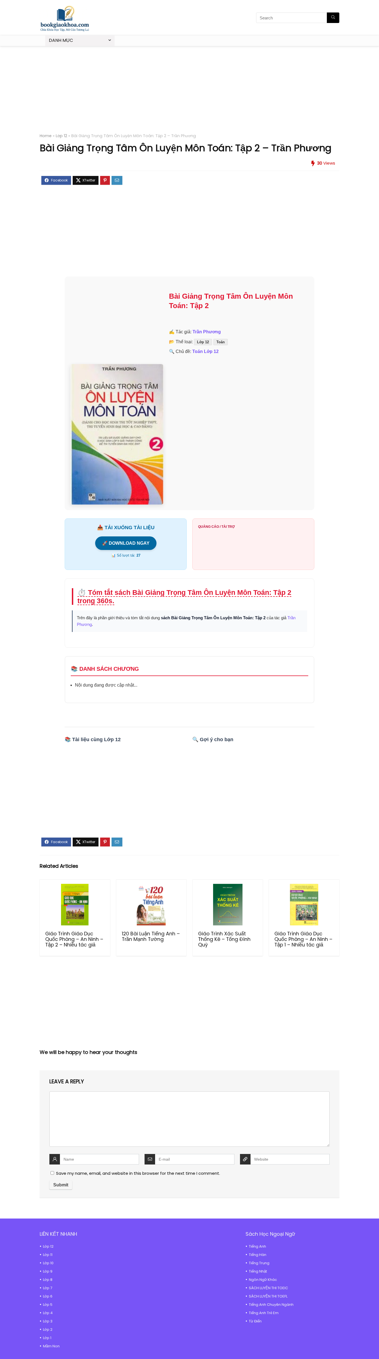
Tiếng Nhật (258, 1271)
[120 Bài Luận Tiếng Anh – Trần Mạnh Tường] (151, 904)
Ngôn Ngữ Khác (263, 1279)
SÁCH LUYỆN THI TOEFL (268, 1296)
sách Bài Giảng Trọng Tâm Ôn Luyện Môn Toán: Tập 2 (213, 617)
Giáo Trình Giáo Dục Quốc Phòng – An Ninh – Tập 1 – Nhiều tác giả (303, 939)
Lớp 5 (47, 1304)
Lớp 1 (47, 1337)
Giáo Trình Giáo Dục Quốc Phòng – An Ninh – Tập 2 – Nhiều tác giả (74, 939)
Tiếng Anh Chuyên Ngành (271, 1304)
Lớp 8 (47, 1279)
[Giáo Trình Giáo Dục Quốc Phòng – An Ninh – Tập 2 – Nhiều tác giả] (75, 904)
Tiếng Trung (259, 1263)
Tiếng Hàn (257, 1254)
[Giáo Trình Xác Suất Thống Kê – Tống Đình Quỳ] (228, 904)
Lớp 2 (47, 1329)
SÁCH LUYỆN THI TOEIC (268, 1288)
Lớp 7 (47, 1288)
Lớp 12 (61, 136)
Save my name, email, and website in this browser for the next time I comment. (138, 1173)
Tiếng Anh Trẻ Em (264, 1313)
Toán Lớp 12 (205, 351)
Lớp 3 (47, 1321)
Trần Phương (207, 331)
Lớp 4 (48, 1313)
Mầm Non (51, 1346)
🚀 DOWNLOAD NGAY (126, 543)
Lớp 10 (48, 1263)
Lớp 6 (47, 1296)
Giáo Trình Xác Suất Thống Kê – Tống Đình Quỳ (224, 939)
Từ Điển (255, 1321)
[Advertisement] (189, 93)
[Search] (333, 17)
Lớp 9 (47, 1271)
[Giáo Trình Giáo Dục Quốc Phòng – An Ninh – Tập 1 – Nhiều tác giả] (304, 904)
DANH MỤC (61, 40)
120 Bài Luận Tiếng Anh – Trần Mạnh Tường (151, 936)
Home (46, 136)
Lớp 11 (47, 1254)
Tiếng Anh (257, 1246)
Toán (220, 342)
